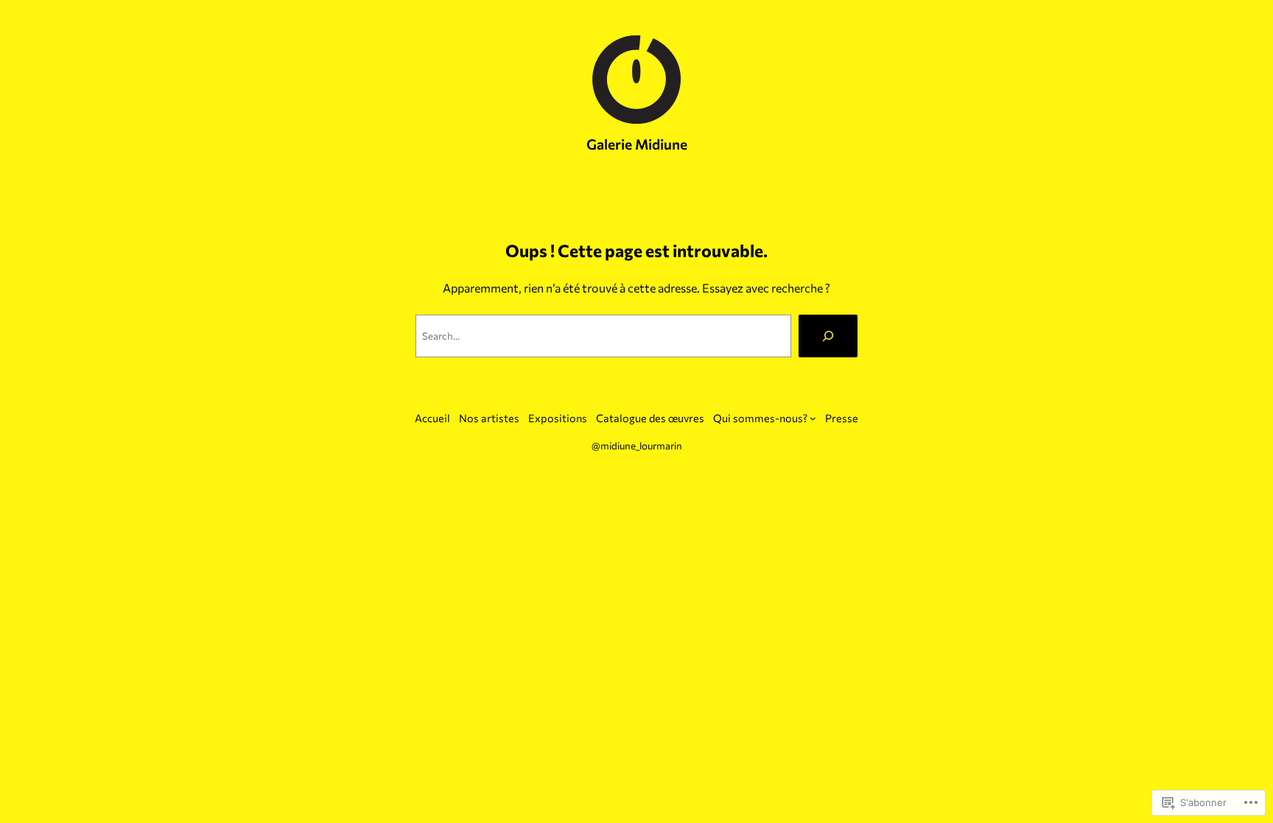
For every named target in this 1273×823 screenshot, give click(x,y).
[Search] (828, 336)
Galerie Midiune (636, 144)
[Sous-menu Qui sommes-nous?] (813, 418)
